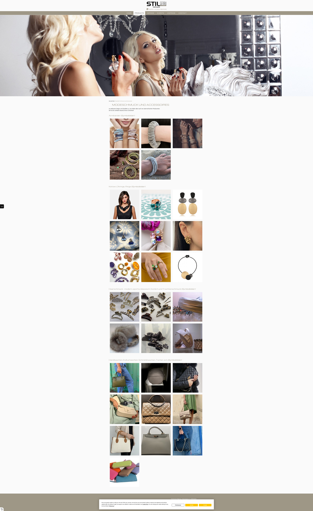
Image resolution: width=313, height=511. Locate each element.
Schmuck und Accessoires (126, 101)
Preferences (178, 505)
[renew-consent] (2, 509)
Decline (191, 505)
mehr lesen (2, 207)
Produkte (117, 101)
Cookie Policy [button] (145, 504)
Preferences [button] (111, 506)
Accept (205, 505)
